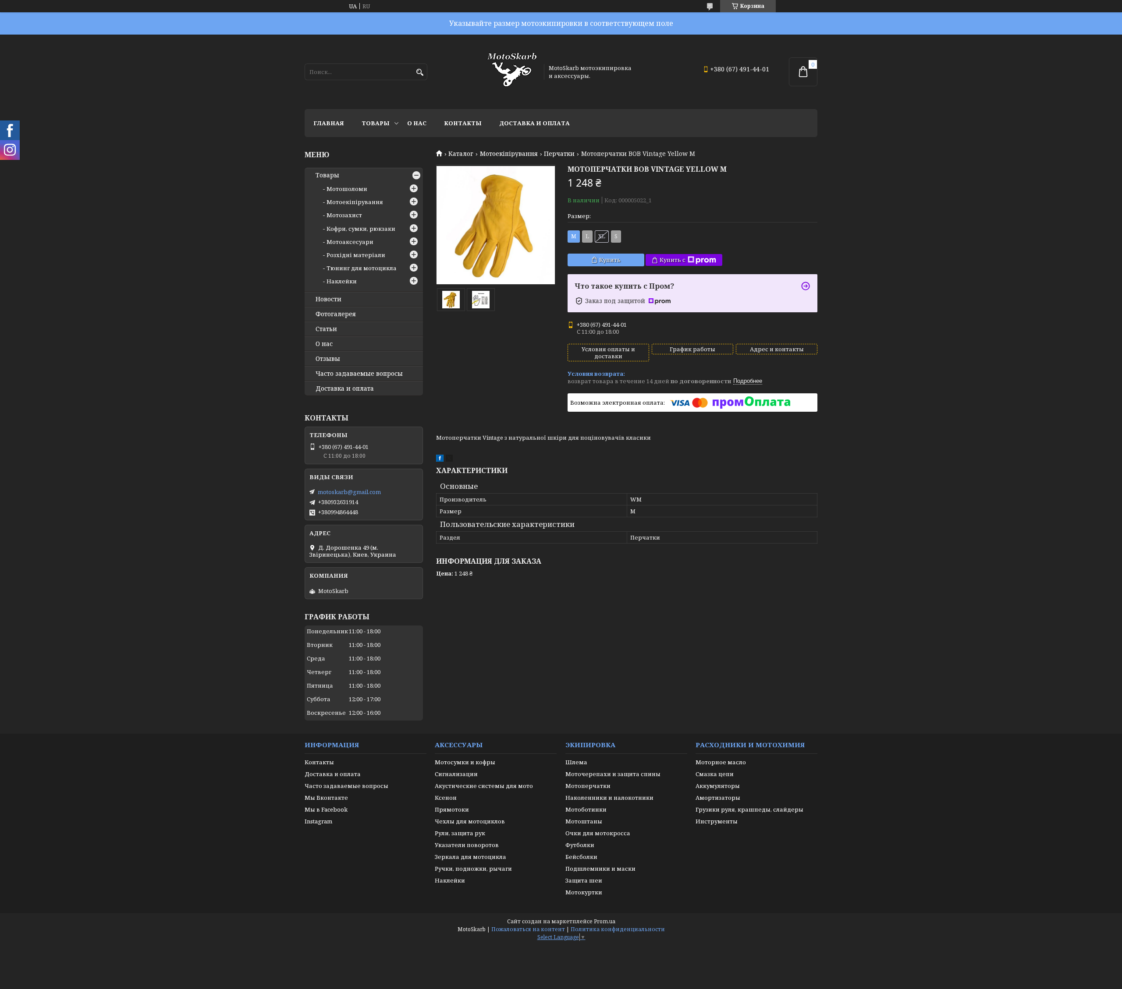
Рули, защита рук (460, 833)
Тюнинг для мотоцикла (362, 268)
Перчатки (559, 153)
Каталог (460, 153)
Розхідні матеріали (356, 255)
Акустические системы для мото (484, 786)
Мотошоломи (347, 189)
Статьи (326, 329)
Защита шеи (583, 880)
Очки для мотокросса (597, 833)
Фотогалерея (336, 314)
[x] (449, 459)
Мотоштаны (583, 821)
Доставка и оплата (534, 123)
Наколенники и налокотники (609, 798)
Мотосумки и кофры (465, 762)
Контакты (463, 123)
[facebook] (440, 459)
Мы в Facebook (326, 809)
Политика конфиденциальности (618, 929)
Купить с (672, 260)
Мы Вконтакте (326, 798)
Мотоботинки (586, 809)
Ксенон (446, 798)
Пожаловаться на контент (528, 929)
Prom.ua (604, 921)
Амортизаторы (718, 798)
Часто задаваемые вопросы (359, 374)
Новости (328, 299)
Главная (328, 123)
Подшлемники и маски (600, 868)
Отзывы (328, 359)
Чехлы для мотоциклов (470, 821)
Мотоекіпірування (509, 153)
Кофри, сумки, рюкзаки (361, 229)
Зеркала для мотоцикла (470, 857)
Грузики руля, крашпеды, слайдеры (749, 809)
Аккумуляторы (718, 786)
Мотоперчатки (588, 786)
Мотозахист (344, 215)
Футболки (579, 845)
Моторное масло (721, 762)
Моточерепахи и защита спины (612, 774)
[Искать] (419, 72)
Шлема (576, 762)
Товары (376, 123)
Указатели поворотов (467, 845)
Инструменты (717, 821)
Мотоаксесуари (350, 242)
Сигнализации (456, 774)
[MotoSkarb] (512, 72)
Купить (610, 260)
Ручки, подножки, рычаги (473, 868)
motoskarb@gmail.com (349, 491)
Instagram (318, 821)
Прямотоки (452, 809)
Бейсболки (581, 857)
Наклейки (342, 281)
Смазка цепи (715, 774)
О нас (416, 123)
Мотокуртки (583, 892)
